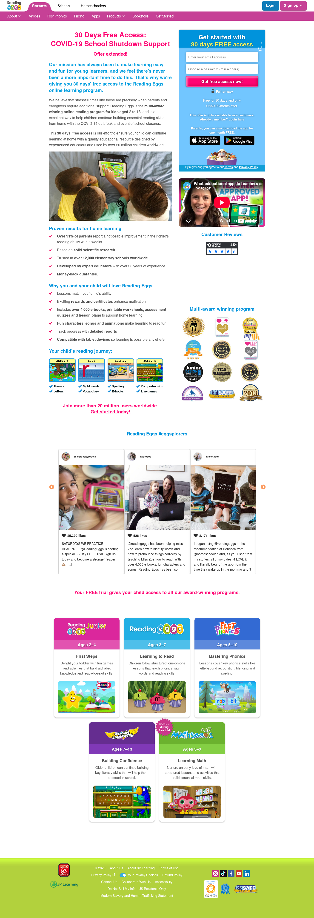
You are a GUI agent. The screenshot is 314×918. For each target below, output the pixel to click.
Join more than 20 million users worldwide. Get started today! (110, 408)
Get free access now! (222, 81)
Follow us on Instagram (215, 873)
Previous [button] (51, 486)
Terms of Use (169, 868)
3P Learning (64, 884)
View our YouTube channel (239, 873)
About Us (116, 868)
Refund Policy (172, 874)
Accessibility (163, 881)
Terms (228, 167)
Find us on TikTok (223, 873)
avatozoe (145, 456)
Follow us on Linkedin (246, 873)
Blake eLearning (64, 870)
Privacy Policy (248, 167)
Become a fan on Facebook (231, 873)
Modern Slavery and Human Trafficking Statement (136, 895)
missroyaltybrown (85, 456)
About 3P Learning (141, 868)
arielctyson (213, 456)
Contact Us (109, 881)
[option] (91, 511)
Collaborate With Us (136, 881)
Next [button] (262, 486)
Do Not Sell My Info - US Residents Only (137, 888)
